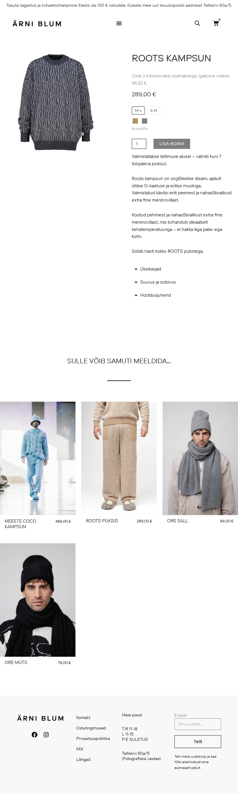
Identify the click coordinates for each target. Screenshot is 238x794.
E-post (180, 715)
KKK (79, 749)
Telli (198, 741)
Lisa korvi (171, 143)
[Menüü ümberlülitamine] (119, 23)
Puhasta (140, 129)
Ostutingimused (91, 728)
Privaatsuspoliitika (93, 738)
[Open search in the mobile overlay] (197, 23)
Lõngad (83, 759)
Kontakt (83, 717)
